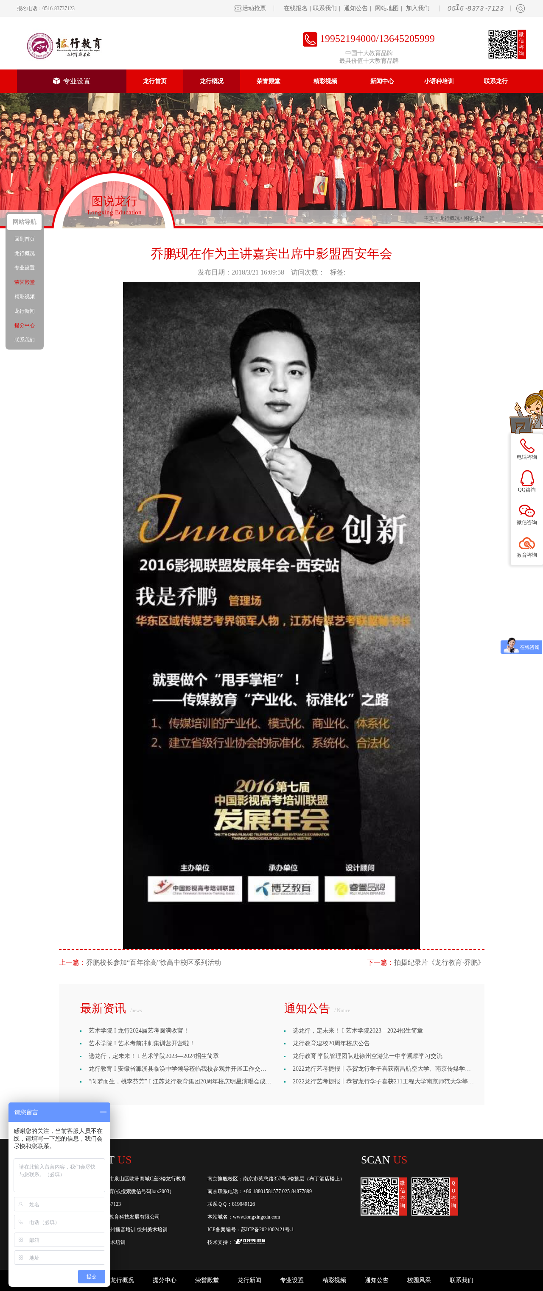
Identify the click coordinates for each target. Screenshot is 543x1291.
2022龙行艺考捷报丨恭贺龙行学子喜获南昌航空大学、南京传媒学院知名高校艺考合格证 (408, 1069)
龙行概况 (212, 81)
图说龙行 (474, 218)
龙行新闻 (249, 1280)
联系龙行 (496, 81)
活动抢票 (254, 8)
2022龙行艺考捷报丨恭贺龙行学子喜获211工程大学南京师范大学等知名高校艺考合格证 (407, 1081)
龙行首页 (155, 81)
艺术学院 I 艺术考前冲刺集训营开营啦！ (142, 1043)
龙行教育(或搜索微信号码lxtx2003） (134, 1191)
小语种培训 (439, 81)
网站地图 (387, 8)
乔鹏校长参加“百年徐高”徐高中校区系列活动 (153, 962)
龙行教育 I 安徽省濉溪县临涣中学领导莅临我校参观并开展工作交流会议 (183, 1069)
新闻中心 (382, 81)
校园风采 (419, 1280)
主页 (429, 218)
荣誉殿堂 (268, 81)
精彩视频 (325, 81)
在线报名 (296, 8)
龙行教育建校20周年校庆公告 (331, 1043)
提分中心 (164, 1280)
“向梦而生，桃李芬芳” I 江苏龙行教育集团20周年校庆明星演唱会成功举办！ (189, 1081)
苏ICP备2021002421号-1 (267, 1230)
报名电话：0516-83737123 (46, 8)
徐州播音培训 (120, 1230)
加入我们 (418, 8)
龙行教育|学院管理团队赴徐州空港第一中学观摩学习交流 (367, 1056)
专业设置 (75, 81)
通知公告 (356, 8)
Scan (384, 1160)
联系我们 (325, 8)
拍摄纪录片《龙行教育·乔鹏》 (439, 962)
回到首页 (24, 239)
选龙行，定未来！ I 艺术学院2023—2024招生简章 (154, 1056)
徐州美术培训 (152, 1230)
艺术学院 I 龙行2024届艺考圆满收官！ (139, 1030)
